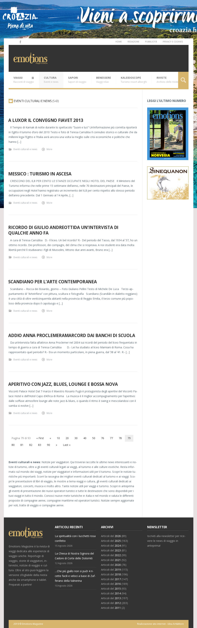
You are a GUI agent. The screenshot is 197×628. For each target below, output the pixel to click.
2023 (118, 550)
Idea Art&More (176, 624)
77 (111, 438)
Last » (66, 445)
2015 (118, 588)
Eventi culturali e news (25, 149)
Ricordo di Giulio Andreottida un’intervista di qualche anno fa (63, 230)
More (49, 149)
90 (48, 445)
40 (84, 438)
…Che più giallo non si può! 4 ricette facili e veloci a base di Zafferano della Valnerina (75, 576)
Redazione (133, 41)
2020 (118, 565)
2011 (118, 608)
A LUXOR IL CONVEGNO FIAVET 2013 (45, 120)
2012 (118, 603)
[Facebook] (20, 42)
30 (76, 438)
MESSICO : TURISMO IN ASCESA (39, 174)
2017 (118, 579)
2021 (118, 560)
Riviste (168, 79)
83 (39, 445)
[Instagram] (15, 42)
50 (93, 438)
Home (118, 41)
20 (67, 438)
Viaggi (23, 79)
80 (13, 445)
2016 (118, 584)
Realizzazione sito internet (151, 624)
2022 (118, 555)
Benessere (103, 79)
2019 (118, 569)
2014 (118, 593)
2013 (118, 598)
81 (21, 445)
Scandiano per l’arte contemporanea (52, 282)
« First (40, 438)
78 (120, 438)
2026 (118, 536)
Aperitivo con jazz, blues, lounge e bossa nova (63, 384)
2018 (118, 574)
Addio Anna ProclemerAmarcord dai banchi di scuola (71, 335)
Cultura (51, 79)
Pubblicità (151, 41)
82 (30, 445)
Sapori (77, 79)
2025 (118, 541)
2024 (118, 545)
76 (102, 438)
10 (58, 438)
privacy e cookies (173, 41)
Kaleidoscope (134, 79)
